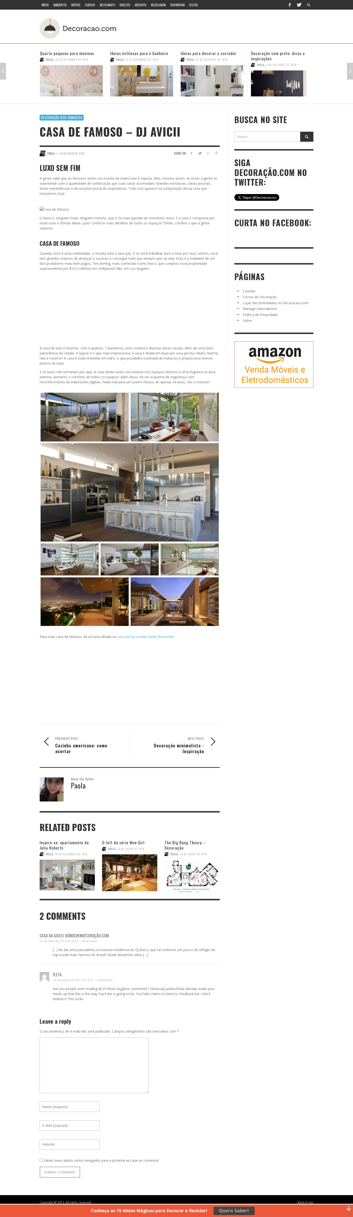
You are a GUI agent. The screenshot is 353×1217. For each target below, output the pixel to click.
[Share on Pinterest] (216, 153)
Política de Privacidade (260, 314)
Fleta (57, 974)
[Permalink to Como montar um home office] (282, 80)
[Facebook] (289, 5)
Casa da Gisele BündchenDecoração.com (74, 936)
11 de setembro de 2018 (282, 60)
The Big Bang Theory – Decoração (185, 845)
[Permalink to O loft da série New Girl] (129, 870)
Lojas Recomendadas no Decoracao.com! (275, 303)
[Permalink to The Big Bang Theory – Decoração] (192, 873)
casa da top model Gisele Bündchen (145, 636)
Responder (89, 941)
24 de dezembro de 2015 (71, 854)
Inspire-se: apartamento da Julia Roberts (64, 845)
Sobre (247, 320)
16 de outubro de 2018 (141, 60)
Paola (49, 60)
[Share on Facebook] (191, 153)
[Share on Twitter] (200, 153)
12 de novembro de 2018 (71, 60)
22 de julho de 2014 (130, 849)
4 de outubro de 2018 (211, 65)
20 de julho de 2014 (72, 153)
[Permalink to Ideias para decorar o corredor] (141, 80)
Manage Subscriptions (260, 308)
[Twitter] (298, 5)
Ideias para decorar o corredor (138, 53)
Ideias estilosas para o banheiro (69, 53)
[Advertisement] (224, 27)
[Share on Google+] (208, 153)
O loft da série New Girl (123, 842)
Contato (249, 291)
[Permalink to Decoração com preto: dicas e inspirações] (212, 83)
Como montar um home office (277, 53)
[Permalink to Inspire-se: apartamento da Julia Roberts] (67, 873)
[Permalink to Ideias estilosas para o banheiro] (71, 80)
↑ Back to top (304, 1202)
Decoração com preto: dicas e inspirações (208, 56)
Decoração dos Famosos (61, 117)
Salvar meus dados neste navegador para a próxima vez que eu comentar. (101, 1160)
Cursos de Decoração (260, 297)
